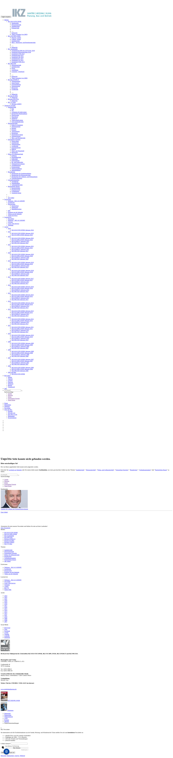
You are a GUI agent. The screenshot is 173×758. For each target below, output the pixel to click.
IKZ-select (7, 375)
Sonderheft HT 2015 (17, 58)
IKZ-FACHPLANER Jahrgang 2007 (22, 361)
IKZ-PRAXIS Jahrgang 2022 (20, 243)
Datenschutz (7, 715)
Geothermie (15, 89)
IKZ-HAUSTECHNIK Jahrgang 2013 (23, 311)
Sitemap (6, 721)
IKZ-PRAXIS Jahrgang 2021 (20, 251)
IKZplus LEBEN (16, 104)
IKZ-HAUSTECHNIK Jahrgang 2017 (23, 278)
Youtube (6, 634)
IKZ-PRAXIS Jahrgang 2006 (20, 371)
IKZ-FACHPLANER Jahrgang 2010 (22, 337)
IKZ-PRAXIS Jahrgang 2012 (20, 324)
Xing (5, 629)
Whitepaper (15, 207)
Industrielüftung (16, 170)
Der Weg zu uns (12, 414)
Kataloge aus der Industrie (15, 212)
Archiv (6, 227)
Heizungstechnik (16, 25)
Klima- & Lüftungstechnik (15, 154)
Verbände (10, 225)
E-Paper (10, 380)
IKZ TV (6, 588)
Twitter (6, 632)
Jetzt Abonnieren (5, 528)
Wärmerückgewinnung (18, 164)
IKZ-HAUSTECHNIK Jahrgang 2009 (23, 343)
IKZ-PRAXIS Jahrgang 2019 (20, 267)
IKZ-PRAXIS (12, 63)
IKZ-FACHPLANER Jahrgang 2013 (22, 312)
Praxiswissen (11, 204)
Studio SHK (7, 589)
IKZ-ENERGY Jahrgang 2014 (20, 306)
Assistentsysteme (16, 193)
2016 (9, 285)
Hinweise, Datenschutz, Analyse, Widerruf (13, 755)
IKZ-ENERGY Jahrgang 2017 (20, 282)
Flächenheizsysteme (17, 134)
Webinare (10, 383)
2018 (9, 269)
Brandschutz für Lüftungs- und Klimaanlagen (24, 177)
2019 (9, 261)
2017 (9, 277)
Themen (10, 379)
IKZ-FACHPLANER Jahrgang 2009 (22, 345)
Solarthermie (15, 143)
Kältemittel (15, 159)
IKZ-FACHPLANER (14, 36)
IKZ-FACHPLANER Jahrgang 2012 (22, 320)
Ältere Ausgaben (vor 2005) (19, 34)
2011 (9, 325)
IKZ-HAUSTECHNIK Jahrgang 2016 (23, 286)
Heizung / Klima (16, 37)
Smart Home (11, 400)
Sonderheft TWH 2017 (18, 54)
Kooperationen (12, 418)
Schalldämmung (16, 165)
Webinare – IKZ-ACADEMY (16, 220)
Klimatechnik (15, 28)
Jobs (5, 388)
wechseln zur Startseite (15, 470)
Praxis (13, 68)
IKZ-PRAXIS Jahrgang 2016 (20, 291)
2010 (9, 333)
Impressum (7, 713)
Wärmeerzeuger (16, 136)
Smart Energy (15, 83)
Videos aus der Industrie (15, 214)
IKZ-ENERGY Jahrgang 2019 (20, 265)
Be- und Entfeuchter (17, 162)
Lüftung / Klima (16, 39)
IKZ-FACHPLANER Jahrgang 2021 (22, 248)
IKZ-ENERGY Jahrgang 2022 (20, 241)
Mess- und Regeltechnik (18, 138)
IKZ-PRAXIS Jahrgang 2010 (20, 340)
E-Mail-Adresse (5, 743)
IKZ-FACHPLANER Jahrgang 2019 (22, 264)
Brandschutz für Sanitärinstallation (21, 173)
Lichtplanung (15, 191)
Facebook (7, 631)
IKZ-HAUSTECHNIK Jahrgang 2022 (23, 238)
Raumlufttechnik (16, 157)
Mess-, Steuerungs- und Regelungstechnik (24, 42)
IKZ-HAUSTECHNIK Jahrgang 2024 (23, 230)
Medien (6, 20)
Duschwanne (15, 115)
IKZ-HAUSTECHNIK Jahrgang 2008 (23, 351)
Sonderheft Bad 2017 (18, 55)
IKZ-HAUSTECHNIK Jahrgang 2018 (23, 270)
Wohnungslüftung (17, 168)
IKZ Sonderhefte (13, 49)
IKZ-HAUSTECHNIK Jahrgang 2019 (23, 262)
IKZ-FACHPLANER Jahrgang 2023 (22, 235)
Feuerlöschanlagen (17, 178)
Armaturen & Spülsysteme (19, 112)
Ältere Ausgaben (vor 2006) (19, 78)
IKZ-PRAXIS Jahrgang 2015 (20, 299)
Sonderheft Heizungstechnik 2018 (21, 52)
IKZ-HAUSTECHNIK (14, 21)
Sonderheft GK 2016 (18, 57)
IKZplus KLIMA (13, 96)
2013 (9, 309)
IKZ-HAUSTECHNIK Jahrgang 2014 (23, 303)
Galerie (6, 586)
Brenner (14, 128)
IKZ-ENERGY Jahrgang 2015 (20, 298)
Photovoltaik (15, 141)
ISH (9, 210)
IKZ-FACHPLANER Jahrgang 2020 (22, 256)
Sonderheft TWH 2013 (18, 62)
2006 (9, 366)
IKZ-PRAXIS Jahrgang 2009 (20, 348)
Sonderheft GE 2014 (17, 60)
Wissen (10, 377)
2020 (9, 253)
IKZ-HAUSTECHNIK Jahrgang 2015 (23, 295)
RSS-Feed (7, 628)
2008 (9, 350)
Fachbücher (11, 202)
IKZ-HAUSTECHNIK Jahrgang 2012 (23, 319)
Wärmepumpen (16, 81)
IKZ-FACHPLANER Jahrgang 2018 (22, 272)
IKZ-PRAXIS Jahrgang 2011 (20, 332)
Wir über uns (11, 413)
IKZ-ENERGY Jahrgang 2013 (20, 314)
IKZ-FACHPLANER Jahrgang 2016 (22, 288)
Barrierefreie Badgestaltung (19, 113)
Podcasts (10, 382)
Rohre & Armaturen (17, 125)
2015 (9, 293)
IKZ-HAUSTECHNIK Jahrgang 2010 (23, 335)
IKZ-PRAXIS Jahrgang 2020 (20, 259)
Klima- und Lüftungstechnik (106, 470)
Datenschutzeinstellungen (11, 723)
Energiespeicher (16, 147)
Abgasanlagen (16, 131)
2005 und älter (12, 372)
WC (13, 110)
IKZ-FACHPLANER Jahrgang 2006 (22, 369)
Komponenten (16, 167)
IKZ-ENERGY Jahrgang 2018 (20, 274)
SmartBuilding (16, 183)
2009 (9, 341)
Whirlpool (14, 118)
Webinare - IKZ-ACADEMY (16, 201)
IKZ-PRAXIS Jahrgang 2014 (20, 307)
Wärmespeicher (16, 126)
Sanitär (10, 393)
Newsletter (11, 219)
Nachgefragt (15, 206)
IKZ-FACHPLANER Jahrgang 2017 (22, 280)
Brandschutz (11, 172)
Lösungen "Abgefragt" (18, 71)
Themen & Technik (9, 105)
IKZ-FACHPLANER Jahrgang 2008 (22, 353)
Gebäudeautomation (13, 180)
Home (6, 403)
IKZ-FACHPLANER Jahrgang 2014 (22, 304)
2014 (9, 301)
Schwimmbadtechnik (18, 122)
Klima (9, 397)
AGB (5, 718)
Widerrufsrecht (8, 716)
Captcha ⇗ (24, 749)
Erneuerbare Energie (14, 398)
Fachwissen (7, 199)
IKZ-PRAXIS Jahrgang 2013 (20, 316)
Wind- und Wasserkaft (18, 151)
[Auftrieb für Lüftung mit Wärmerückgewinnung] (86, 499)
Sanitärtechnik (16, 26)
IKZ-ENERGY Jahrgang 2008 (20, 354)
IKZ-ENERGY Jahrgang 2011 (20, 330)
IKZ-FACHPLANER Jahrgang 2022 (22, 240)
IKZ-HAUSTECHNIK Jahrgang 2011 (23, 327)
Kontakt (10, 411)
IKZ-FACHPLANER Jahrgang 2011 (22, 329)
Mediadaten (7, 405)
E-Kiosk (10, 222)
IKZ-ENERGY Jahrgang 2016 (20, 290)
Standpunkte (15, 23)
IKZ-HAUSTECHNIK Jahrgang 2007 (23, 359)
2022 (9, 236)
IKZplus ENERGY (13, 79)
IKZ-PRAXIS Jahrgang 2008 (20, 356)
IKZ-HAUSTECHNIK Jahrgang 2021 (23, 246)
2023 (9, 231)
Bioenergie (15, 88)
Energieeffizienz (16, 84)
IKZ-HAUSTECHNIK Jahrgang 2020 (23, 254)
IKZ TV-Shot (12, 102)
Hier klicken (16, 748)
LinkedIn (7, 636)
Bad (13, 109)
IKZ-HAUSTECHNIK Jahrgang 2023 (23, 233)
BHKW (14, 149)
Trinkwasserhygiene (17, 120)
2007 (9, 358)
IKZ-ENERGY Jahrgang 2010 (20, 338)
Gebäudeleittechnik (17, 185)
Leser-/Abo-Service (13, 223)
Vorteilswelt (11, 387)
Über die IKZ (8, 409)
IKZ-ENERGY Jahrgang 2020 (20, 257)
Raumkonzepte (16, 189)
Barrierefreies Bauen (14, 186)
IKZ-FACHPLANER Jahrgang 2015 (22, 296)
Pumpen (14, 130)
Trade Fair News (12, 215)
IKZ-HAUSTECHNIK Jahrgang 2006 (23, 367)
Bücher (10, 385)
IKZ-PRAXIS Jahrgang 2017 (20, 283)
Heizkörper (15, 133)
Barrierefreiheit (16, 188)
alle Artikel (11, 198)
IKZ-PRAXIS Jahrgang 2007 (20, 364)
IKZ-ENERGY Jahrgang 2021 (20, 249)
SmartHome (15, 181)
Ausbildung (15, 70)
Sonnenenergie (16, 86)
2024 (9, 228)
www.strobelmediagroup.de (8, 689)
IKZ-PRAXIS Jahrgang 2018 (20, 275)
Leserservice (7, 217)
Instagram (7, 637)
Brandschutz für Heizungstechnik (21, 175)
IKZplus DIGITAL (13, 99)
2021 (9, 244)
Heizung (10, 395)
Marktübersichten (16, 209)
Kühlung (14, 155)
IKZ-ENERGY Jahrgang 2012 (20, 322)
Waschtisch (15, 117)
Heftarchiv (15, 33)
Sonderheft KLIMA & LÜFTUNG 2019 (23, 50)
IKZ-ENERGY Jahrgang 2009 (20, 346)
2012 (9, 317)
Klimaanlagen (15, 160)
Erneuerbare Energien (14, 139)
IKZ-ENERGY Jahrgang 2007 (20, 362)
